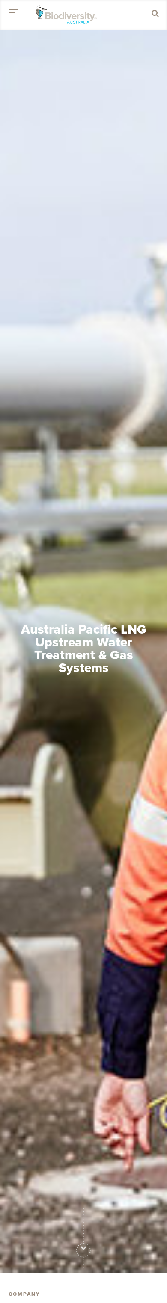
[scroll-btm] (83, 1248)
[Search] (155, 13)
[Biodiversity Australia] (66, 15)
